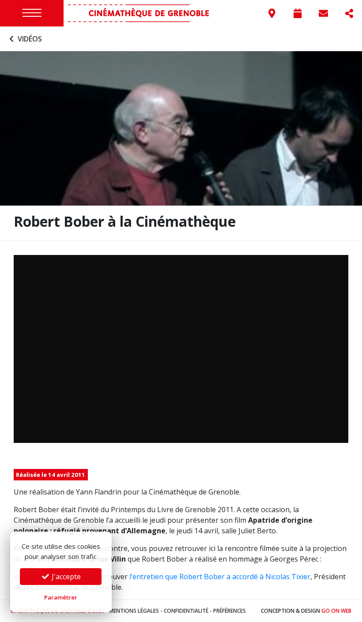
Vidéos (29, 39)
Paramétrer (60, 597)
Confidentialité (186, 611)
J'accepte (65, 576)
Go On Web (336, 611)
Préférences (229, 611)
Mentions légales (134, 611)
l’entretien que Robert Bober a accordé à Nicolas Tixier (219, 576)
